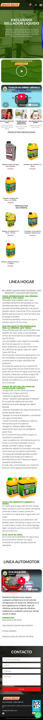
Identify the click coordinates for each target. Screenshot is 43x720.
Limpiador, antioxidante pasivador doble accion (32, 232)
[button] (41, 5)
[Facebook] (3, 713)
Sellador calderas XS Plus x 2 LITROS (10, 199)
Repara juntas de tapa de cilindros (10, 165)
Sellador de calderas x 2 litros (33, 165)
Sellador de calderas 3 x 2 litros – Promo (10, 232)
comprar (10, 169)
